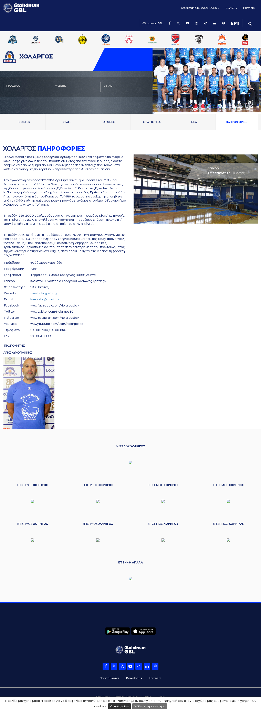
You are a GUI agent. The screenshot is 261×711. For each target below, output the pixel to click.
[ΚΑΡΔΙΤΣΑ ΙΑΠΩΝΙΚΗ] (83, 40)
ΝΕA (194, 122)
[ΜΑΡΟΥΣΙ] (130, 40)
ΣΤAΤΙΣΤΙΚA (152, 122)
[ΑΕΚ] (13, 40)
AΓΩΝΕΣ (109, 122)
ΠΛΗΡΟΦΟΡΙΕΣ (236, 122)
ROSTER (24, 122)
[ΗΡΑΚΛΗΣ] (60, 40)
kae (45, 299)
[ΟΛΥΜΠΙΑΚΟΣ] (176, 40)
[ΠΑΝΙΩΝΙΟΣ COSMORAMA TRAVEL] (223, 40)
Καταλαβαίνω (119, 706)
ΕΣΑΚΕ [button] (230, 8)
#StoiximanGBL (152, 23)
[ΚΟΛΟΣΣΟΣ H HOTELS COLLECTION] (106, 40)
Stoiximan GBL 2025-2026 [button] (199, 8)
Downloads (134, 678)
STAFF (66, 122)
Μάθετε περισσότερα (149, 706)
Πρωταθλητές (109, 678)
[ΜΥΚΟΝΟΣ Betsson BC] (153, 40)
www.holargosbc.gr (44, 293)
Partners (249, 8)
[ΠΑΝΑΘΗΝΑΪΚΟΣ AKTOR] (199, 40)
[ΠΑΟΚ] (246, 40)
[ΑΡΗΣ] (36, 40)
